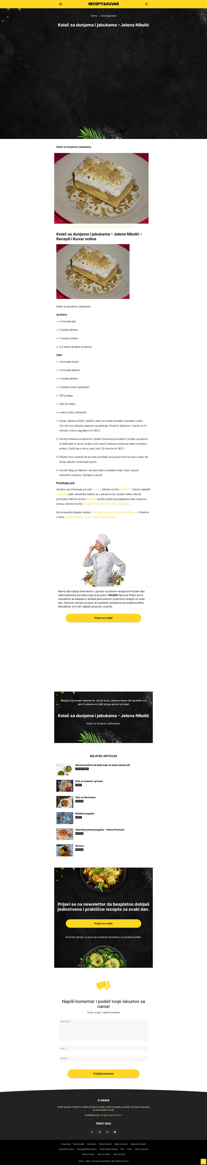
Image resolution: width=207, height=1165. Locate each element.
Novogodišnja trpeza (86, 1149)
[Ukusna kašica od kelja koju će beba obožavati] (64, 769)
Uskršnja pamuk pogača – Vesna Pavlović (99, 829)
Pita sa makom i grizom (89, 781)
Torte (129, 1149)
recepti (96, 489)
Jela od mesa (88, 1154)
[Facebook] (92, 1132)
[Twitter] (107, 1132)
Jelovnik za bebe (82, 769)
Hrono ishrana (105, 1144)
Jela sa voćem (103, 1154)
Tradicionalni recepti (108, 1149)
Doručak (79, 801)
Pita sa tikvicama (85, 797)
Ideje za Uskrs (120, 1144)
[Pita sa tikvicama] (64, 807)
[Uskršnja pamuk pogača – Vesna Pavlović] (64, 834)
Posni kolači (78, 1144)
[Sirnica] (64, 855)
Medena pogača (84, 813)
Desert (78, 785)
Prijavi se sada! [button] (103, 617)
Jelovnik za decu (66, 1149)
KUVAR (91, 499)
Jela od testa (119, 1154)
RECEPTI (125, 489)
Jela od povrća (141, 1149)
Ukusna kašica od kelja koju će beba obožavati (102, 765)
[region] (103, 82)
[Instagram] (100, 1132)
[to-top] (203, 1160)
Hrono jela (91, 1144)
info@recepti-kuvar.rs (111, 1115)
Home (94, 15)
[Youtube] (115, 1132)
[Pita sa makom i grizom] (64, 786)
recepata (61, 494)
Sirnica (79, 845)
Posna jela (65, 1144)
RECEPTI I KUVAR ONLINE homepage (106, 503)
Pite (122, 1149)
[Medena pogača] (64, 822)
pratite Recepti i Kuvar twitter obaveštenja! (90, 517)
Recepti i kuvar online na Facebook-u (115, 512)
